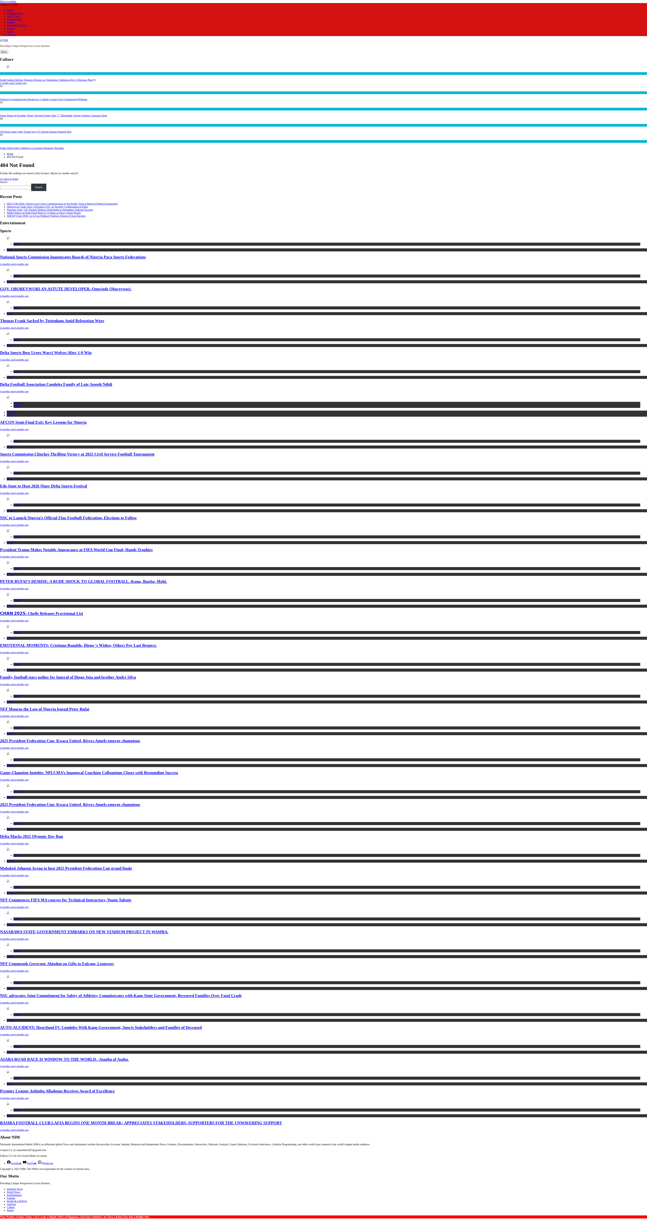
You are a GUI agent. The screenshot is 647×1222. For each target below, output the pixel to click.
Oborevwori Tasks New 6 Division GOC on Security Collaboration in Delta (47, 206)
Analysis (11, 34)
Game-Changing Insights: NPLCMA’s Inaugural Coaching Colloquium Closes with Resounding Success (89, 772)
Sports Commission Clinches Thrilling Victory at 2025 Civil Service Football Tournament (77, 454)
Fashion (11, 22)
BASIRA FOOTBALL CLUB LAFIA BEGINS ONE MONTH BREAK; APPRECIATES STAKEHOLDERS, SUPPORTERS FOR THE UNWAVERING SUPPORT (141, 1123)
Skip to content (8, 1)
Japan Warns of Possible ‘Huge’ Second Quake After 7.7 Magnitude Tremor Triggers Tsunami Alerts (53, 115)
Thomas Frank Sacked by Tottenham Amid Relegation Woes (52, 321)
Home (10, 10)
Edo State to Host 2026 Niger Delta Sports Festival (43, 486)
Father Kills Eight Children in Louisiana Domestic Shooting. (32, 148)
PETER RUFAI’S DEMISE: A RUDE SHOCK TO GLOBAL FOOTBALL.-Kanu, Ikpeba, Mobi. (83, 581)
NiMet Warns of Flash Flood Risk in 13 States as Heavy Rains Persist (44, 212)
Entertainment (14, 19)
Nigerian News (15, 13)
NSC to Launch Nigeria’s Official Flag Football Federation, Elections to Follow (68, 518)
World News (13, 16)
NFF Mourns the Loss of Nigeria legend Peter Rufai (44, 709)
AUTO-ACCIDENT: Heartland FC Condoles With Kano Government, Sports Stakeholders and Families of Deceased (101, 1027)
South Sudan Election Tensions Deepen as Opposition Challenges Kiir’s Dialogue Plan (46, 80)
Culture (11, 28)
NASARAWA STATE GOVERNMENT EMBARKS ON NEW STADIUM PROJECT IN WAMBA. (84, 932)
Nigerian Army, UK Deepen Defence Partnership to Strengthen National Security (50, 209)
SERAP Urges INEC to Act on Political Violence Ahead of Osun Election (46, 215)
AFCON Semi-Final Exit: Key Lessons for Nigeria (43, 422)
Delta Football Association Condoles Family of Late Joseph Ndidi (56, 384)
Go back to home (9, 179)
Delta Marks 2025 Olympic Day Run (31, 836)
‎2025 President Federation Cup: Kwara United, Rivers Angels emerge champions (70, 741)
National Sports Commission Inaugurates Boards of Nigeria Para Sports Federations (73, 257)
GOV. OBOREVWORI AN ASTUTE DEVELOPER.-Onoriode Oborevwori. (65, 289)
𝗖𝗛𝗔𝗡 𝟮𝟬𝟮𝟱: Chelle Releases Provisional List (41, 613)
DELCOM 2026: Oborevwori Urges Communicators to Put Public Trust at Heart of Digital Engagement (62, 203)
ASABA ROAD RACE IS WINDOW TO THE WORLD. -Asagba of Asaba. (64, 1059)
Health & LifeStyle (17, 25)
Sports (10, 31)
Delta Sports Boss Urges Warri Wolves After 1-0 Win (45, 352)
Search (3, 182)
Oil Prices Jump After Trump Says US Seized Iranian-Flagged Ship (35, 131)
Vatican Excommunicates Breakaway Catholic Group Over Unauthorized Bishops (43, 99)
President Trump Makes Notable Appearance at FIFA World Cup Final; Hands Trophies (76, 550)
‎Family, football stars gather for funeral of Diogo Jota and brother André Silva (68, 677)
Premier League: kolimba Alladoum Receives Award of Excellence (57, 1091)
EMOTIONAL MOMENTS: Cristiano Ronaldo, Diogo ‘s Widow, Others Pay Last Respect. (78, 645)
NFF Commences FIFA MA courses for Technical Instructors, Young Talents (65, 900)
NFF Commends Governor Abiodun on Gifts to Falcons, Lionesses (57, 963)
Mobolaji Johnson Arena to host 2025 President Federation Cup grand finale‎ (66, 868)
